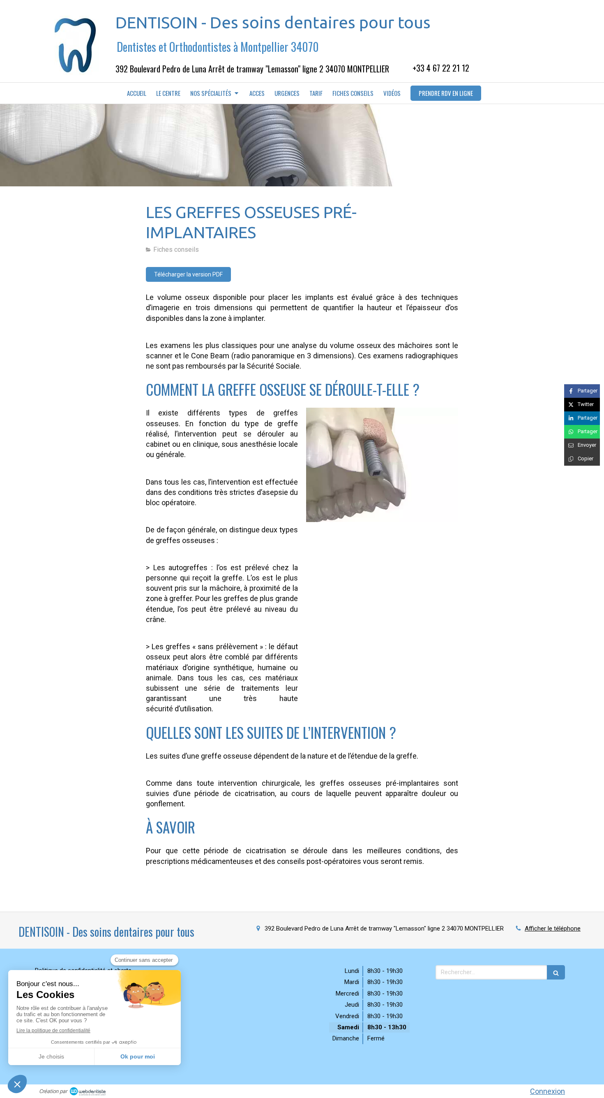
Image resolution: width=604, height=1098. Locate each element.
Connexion (547, 1091)
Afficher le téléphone (553, 928)
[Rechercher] (556, 972)
